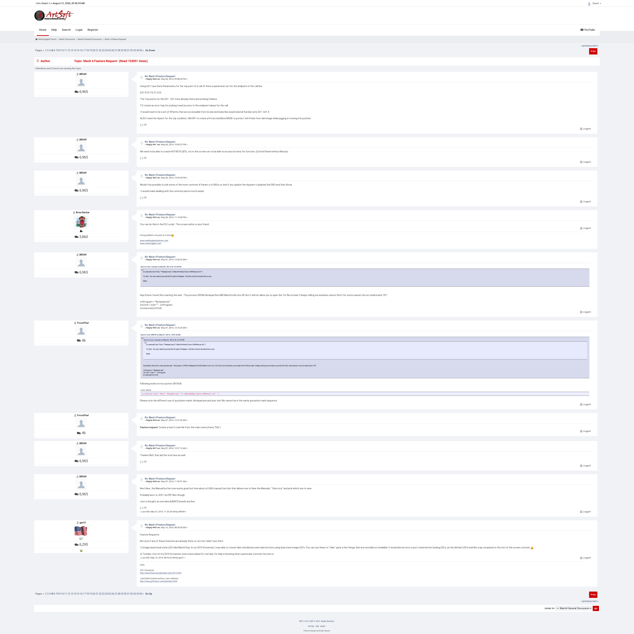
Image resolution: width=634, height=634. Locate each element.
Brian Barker (83, 212)
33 (134, 50)
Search (66, 29)
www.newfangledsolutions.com (154, 241)
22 (100, 50)
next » (595, 45)
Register (93, 29)
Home (42, 29)
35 (141, 50)
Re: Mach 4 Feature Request (160, 76)
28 (119, 50)
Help (54, 29)
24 (106, 50)
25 (109, 50)
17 (84, 50)
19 (90, 50)
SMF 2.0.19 (303, 621)
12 (68, 50)
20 (93, 50)
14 (75, 50)
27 (115, 50)
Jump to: (549, 608)
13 (71, 50)
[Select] (148, 390)
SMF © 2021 (315, 621)
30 (125, 50)
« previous (586, 45)
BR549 (82, 74)
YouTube (589, 29)
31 (128, 50)
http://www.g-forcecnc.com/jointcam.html (158, 581)
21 (97, 50)
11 (65, 50)
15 (78, 50)
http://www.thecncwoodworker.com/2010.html (160, 573)
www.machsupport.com (150, 243)
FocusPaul (83, 323)
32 (131, 50)
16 (81, 50)
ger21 (83, 522)
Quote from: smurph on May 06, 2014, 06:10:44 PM (161, 267)
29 (122, 50)
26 (112, 50)
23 (103, 50)
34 (137, 50)
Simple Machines (327, 621)
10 (62, 50)
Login (79, 29)
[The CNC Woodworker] (81, 550)
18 (87, 50)
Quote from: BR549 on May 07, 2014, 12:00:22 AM (160, 335)
